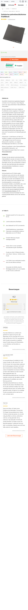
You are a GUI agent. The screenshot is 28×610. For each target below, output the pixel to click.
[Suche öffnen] (20, 1)
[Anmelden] (23, 1)
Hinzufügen (15, 59)
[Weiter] (24, 34)
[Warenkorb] (25, 1)
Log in (8, 311)
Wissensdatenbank (6, 167)
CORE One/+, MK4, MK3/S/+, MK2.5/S (11, 11)
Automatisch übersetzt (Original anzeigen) (18, 349)
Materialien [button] (21, 5)
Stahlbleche (14, 8)
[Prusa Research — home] (3, 5)
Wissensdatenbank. (7, 151)
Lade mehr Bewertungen (14, 435)
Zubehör (7, 8)
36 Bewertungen (11, 19)
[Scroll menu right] (26, 5)
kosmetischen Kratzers (10, 191)
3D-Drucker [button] (12, 5)
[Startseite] (3, 9)
